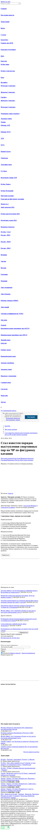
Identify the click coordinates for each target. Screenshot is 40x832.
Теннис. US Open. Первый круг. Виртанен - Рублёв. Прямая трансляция (18, 779)
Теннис (3, 122)
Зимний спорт (5, 340)
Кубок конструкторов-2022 (10, 214)
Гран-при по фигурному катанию (12, 199)
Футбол (3, 232)
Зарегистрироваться (28, 653)
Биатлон (4, 61)
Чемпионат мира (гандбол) (10, 113)
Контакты (35, 794)
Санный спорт (6, 382)
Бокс (2, 77)
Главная (4, 8)
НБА (2, 56)
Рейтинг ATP (5, 125)
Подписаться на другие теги (10, 638)
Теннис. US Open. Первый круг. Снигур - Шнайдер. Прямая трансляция (17, 789)
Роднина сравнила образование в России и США (17, 733)
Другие (3, 402)
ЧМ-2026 (4, 320)
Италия (3, 268)
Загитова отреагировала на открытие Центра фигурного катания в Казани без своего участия (19, 601)
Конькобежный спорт (8, 356)
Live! (9, 232)
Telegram (21, 794)
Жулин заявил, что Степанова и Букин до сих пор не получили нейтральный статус (18, 611)
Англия (3, 261)
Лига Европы (5, 294)
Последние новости (7, 15)
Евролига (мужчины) (8, 49)
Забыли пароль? (15, 653)
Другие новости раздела (31, 752)
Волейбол (4, 82)
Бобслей (4, 343)
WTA (2, 145)
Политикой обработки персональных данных (13, 419)
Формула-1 (5, 204)
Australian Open (6, 164)
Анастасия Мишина (19, 458)
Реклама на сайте (6, 796)
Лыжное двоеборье (7, 363)
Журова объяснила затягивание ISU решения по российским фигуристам (17, 728)
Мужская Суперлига (8, 86)
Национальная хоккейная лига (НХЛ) (14, 335)
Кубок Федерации (7, 191)
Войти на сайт (5, 1)
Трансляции (5, 22)
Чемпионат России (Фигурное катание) (20, 460)
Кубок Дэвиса (5, 184)
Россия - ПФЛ (5, 248)
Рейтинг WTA (6, 132)
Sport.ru (10, 493)
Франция (4, 281)
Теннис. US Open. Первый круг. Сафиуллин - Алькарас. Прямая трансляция (18, 784)
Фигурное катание (7, 196)
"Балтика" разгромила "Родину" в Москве (21, 759)
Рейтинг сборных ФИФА (9, 300)
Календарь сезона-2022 (9, 220)
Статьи (3, 35)
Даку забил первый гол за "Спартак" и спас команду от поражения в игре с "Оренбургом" (18, 763)
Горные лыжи (6, 350)
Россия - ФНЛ (6, 242)
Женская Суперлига (8, 92)
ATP (2, 138)
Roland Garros (6, 151)
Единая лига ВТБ (7, 43)
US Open (4, 171)
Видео (3, 28)
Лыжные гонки (6, 118)
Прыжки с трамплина (8, 376)
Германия (4, 274)
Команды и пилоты (7, 227)
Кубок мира (5, 64)
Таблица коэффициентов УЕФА (12, 313)
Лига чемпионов (6, 287)
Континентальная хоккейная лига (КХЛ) (15, 328)
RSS (2, 794)
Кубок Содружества (8, 71)
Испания (4, 255)
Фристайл (4, 395)
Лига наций (5, 307)
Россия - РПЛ (5, 235)
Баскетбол (4, 40)
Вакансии (28, 794)
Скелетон (4, 389)
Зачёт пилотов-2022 (7, 207)
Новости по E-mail (11, 794)
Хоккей (3, 325)
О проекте (16, 796)
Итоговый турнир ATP (9, 177)
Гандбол (4, 97)
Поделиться (5, 555)
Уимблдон (4, 158)
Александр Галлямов (8, 507)
